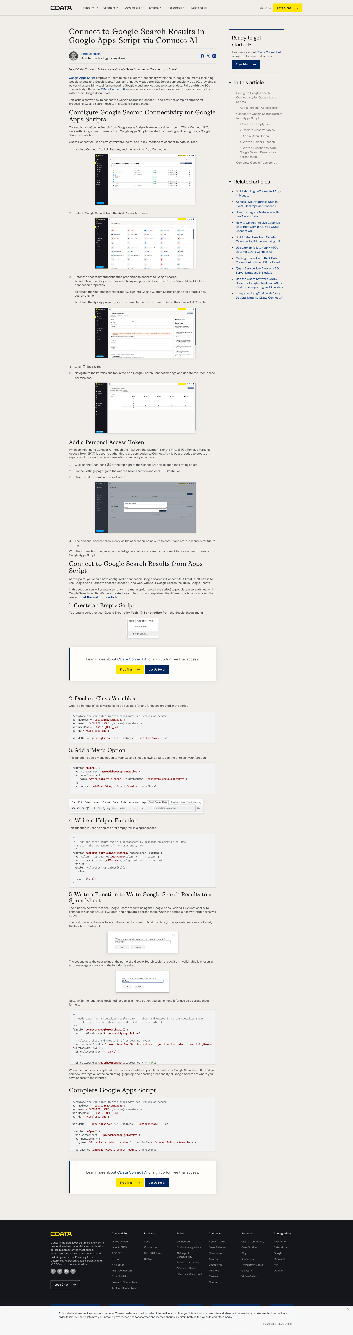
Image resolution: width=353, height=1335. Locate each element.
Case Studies (249, 1247)
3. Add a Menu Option (254, 136)
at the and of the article (100, 597)
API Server (118, 1264)
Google (278, 1253)
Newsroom (215, 1253)
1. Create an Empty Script (257, 124)
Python (116, 1259)
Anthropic (280, 1241)
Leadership (215, 1264)
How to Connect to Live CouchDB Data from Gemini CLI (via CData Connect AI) (258, 227)
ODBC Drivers (120, 1241)
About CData (217, 1241)
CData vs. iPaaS (186, 1268)
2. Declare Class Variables (257, 130)
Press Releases (218, 1247)
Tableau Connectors (124, 1288)
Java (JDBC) (119, 1247)
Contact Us (215, 1282)
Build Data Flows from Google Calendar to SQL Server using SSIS (258, 239)
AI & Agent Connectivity (184, 1254)
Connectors (183, 1241)
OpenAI (278, 1270)
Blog (244, 1253)
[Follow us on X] (208, 56)
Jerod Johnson (91, 54)
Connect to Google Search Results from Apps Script (259, 116)
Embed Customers (187, 1262)
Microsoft (279, 1259)
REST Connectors (122, 1270)
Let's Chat (284, 8)
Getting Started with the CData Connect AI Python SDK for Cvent (258, 260)
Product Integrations (188, 1247)
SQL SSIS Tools (153, 1253)
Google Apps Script (82, 78)
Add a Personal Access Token (259, 108)
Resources (247, 1259)
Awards (213, 1259)
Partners (214, 1270)
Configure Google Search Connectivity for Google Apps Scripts (256, 97)
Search (263, 7)
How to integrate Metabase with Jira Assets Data (257, 214)
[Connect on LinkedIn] (214, 56)
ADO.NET (117, 1253)
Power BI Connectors (124, 1282)
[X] (59, 1271)
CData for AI (199, 8)
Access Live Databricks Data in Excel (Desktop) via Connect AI (257, 204)
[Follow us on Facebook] (202, 56)
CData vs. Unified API (189, 1274)
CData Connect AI (113, 89)
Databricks (280, 1247)
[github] (66, 1271)
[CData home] (64, 8)
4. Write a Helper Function (257, 142)
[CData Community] (73, 1271)
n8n (276, 1264)
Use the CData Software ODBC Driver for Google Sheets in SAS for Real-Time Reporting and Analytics (259, 283)
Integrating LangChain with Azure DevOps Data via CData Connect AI (259, 296)
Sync (147, 1241)
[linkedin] (53, 1271)
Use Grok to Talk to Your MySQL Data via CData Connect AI (257, 250)
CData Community (252, 1241)
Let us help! (157, 669)
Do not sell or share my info (277, 1324)
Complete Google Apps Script (256, 163)
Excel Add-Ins (120, 1276)
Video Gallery (249, 1276)
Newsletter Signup (252, 1264)
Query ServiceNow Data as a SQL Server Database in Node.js (258, 271)
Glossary (246, 1270)
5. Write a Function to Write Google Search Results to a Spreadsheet (258, 152)
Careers (213, 1276)
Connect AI (150, 1247)
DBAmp (148, 1259)
